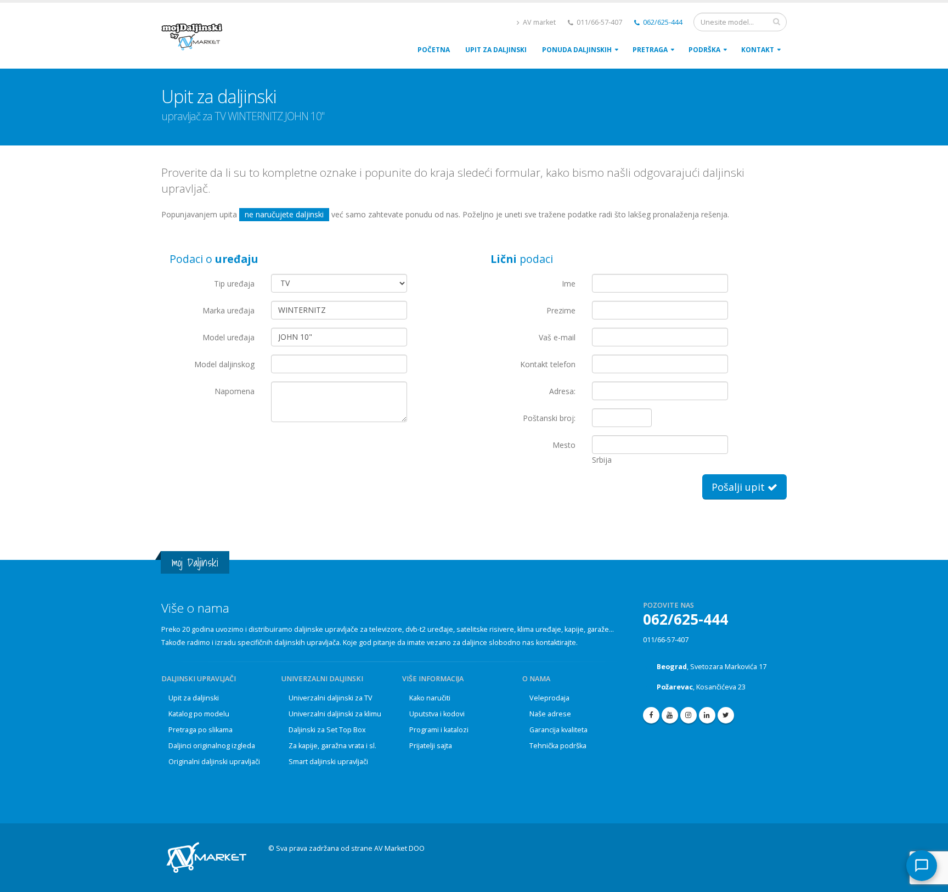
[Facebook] (651, 715)
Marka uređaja (228, 310)
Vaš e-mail (557, 337)
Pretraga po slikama (200, 729)
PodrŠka (704, 49)
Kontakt (757, 49)
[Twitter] (726, 715)
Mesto (563, 445)
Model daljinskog (224, 364)
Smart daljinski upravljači (328, 761)
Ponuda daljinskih (577, 49)
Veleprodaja (549, 698)
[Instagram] (688, 715)
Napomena (235, 391)
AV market (538, 22)
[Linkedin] (707, 715)
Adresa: (562, 391)
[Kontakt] (921, 865)
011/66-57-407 (666, 639)
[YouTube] (670, 715)
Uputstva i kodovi (437, 714)
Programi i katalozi (439, 729)
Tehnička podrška (557, 745)
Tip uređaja (234, 283)
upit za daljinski (496, 49)
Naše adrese (550, 714)
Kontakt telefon (547, 364)
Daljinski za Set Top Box (327, 729)
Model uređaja (228, 337)
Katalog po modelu (198, 714)
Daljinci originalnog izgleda (211, 745)
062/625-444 (661, 22)
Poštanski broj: (549, 418)
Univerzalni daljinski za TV (331, 698)
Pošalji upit (740, 486)
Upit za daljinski (193, 698)
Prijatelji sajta (430, 745)
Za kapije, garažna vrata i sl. (332, 745)
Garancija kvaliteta (558, 729)
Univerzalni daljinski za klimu (335, 714)
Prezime (560, 310)
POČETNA (433, 49)
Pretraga (650, 49)
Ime (568, 283)
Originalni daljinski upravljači (214, 761)
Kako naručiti (429, 698)
